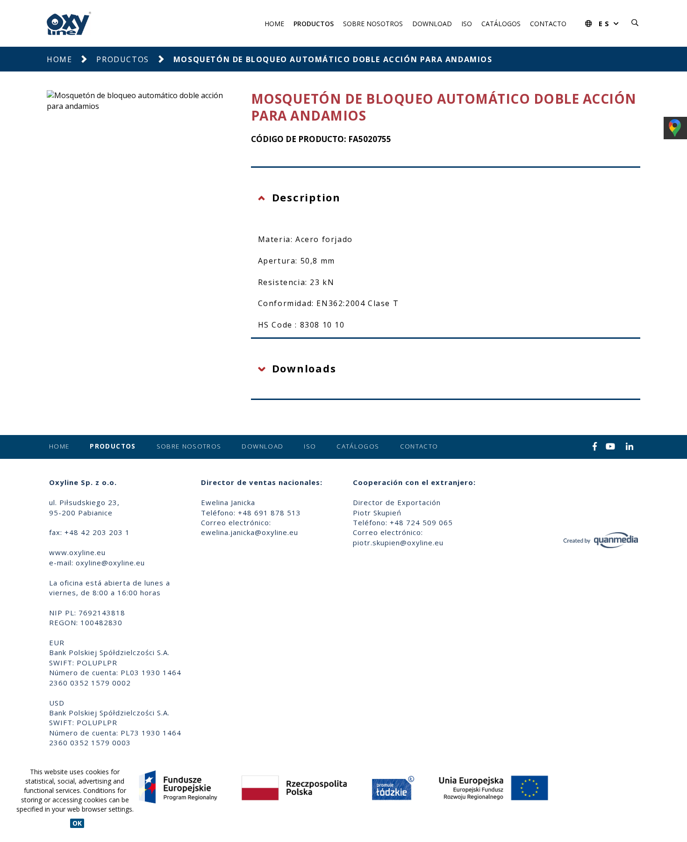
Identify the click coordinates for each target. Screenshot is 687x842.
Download (432, 23)
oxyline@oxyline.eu (110, 562)
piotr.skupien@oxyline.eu (398, 542)
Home (274, 23)
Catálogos (501, 23)
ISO (466, 23)
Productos (313, 23)
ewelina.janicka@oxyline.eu (249, 532)
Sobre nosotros (373, 23)
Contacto (548, 23)
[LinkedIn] (629, 447)
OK (77, 823)
